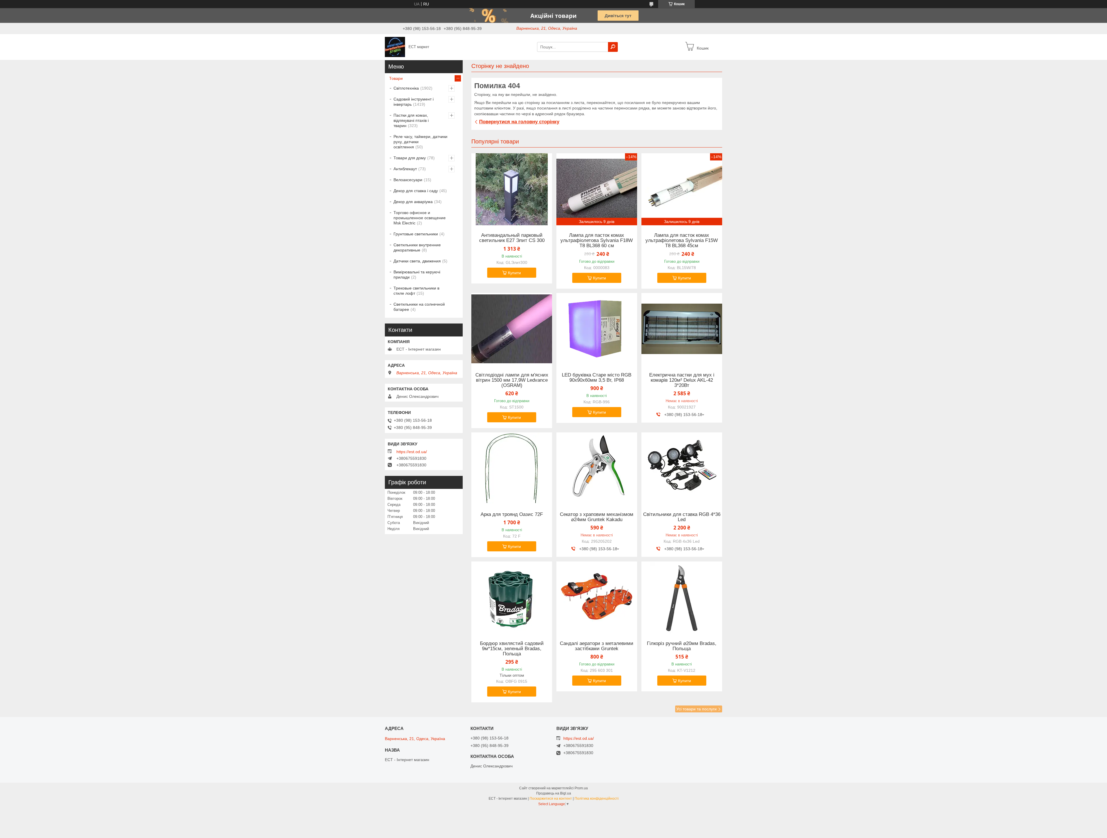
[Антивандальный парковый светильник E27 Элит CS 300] (511, 189)
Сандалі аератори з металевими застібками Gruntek (596, 646)
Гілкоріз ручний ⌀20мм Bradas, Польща (681, 646)
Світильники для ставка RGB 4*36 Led (681, 517)
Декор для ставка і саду (416, 190)
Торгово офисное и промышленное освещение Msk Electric (420, 217)
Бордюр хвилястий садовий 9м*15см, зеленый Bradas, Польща (512, 649)
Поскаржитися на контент (551, 799)
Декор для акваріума (413, 201)
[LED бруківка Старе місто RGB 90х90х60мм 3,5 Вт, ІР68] (596, 329)
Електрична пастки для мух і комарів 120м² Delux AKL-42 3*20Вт (681, 380)
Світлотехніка (406, 88)
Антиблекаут (405, 169)
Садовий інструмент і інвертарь (414, 102)
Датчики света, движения (417, 261)
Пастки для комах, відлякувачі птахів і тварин (411, 120)
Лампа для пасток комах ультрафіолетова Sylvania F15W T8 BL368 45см (681, 240)
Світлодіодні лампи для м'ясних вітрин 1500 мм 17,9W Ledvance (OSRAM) (511, 380)
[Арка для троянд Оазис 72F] (511, 468)
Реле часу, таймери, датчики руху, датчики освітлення (420, 141)
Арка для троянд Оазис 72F (512, 514)
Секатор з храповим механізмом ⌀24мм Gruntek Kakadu (596, 517)
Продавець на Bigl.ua (553, 793)
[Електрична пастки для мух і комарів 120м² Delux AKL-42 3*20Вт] (681, 329)
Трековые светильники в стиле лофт (416, 291)
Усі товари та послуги (696, 709)
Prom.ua (581, 788)
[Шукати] (613, 47)
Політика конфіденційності (597, 799)
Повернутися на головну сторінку (519, 121)
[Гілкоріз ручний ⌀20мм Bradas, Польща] (681, 597)
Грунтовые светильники (416, 234)
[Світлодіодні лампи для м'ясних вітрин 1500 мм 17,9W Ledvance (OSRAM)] (511, 329)
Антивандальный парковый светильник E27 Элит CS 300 (512, 238)
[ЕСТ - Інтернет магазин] (395, 46)
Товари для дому (410, 158)
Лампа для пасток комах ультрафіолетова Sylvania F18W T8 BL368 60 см (596, 240)
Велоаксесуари (408, 179)
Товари (396, 78)
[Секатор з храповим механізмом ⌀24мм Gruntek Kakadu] (596, 468)
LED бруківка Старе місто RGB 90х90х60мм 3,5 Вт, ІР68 (596, 377)
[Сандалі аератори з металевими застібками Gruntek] (596, 597)
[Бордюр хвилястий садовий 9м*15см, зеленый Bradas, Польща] (511, 597)
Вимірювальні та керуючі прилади (417, 274)
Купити (514, 272)
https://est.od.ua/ (411, 451)
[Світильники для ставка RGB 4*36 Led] (681, 468)
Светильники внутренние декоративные (417, 247)
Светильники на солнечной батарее (419, 307)
